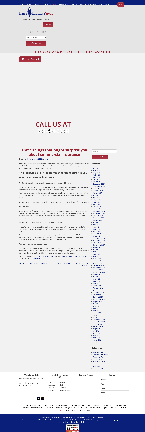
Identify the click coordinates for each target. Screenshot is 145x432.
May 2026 (96, 173)
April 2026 (96, 175)
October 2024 (98, 216)
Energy (88, 405)
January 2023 (97, 263)
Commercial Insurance (46, 256)
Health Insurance (99, 361)
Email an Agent (92, 5)
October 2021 (98, 297)
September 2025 (99, 191)
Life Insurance (98, 368)
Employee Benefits (70, 408)
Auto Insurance (98, 352)
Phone (103, 379)
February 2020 (98, 342)
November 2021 (99, 295)
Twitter (68, 422)
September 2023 (99, 245)
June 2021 (96, 306)
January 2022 (97, 290)
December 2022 (99, 265)
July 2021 (96, 304)
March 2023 (97, 258)
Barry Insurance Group (71, 256)
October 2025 (98, 188)
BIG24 (121, 5)
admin (46, 159)
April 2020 (96, 338)
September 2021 (99, 299)
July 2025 (96, 195)
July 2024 (96, 222)
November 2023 (99, 240)
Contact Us (47, 5)
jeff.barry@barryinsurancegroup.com (109, 420)
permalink (36, 258)
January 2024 (97, 236)
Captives (105, 408)
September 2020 (99, 326)
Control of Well (98, 357)
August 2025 (97, 193)
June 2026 (96, 170)
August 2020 (97, 329)
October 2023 (98, 243)
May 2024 (96, 227)
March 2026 (97, 177)
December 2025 (99, 184)
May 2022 (96, 281)
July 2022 (96, 277)
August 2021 (97, 301)
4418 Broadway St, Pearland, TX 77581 (50, 420)
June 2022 (96, 279)
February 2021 (98, 315)
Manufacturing (107, 405)
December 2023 (99, 238)
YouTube (75, 422)
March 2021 (97, 313)
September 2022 (99, 272)
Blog (54, 5)
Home (22, 5)
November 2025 (99, 186)
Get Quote (36, 43)
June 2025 (96, 197)
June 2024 (96, 225)
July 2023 (96, 249)
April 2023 (96, 256)
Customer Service (63, 5)
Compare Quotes (77, 5)
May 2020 (96, 335)
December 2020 (99, 320)
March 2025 (97, 204)
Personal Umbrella (37, 408)
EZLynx (75, 418)
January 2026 (97, 182)
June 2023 (96, 252)
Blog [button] (21, 1)
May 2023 (96, 254)
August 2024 (97, 220)
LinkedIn (82, 422)
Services (29, 5)
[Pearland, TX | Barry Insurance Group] (36, 12)
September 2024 (99, 218)
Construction (97, 405)
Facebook (62, 422)
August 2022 (97, 274)
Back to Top (138, 425)
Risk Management (94, 408)
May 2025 (96, 200)
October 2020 (98, 324)
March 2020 (97, 340)
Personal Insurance (78, 405)
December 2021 (99, 292)
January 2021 (97, 317)
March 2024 (97, 231)
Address (104, 393)
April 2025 (96, 202)
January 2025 (97, 209)
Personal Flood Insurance (54, 408)
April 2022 (96, 283)
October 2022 (98, 270)
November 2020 (99, 322)
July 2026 (96, 168)
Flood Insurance (99, 359)
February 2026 (98, 179)
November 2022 (99, 268)
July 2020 (96, 331)
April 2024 (96, 229)
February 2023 (98, 261)
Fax (102, 384)
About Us (38, 5)
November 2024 (99, 213)
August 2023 (97, 247)
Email (103, 388)
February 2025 (98, 206)
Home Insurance (99, 364)
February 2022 (98, 288)
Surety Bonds (82, 408)
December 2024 (99, 211)
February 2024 (98, 234)
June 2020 (96, 333)
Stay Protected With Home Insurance (33, 263)
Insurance (96, 366)
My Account (105, 5)
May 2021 (96, 308)
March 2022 (97, 286)
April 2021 (96, 310)
